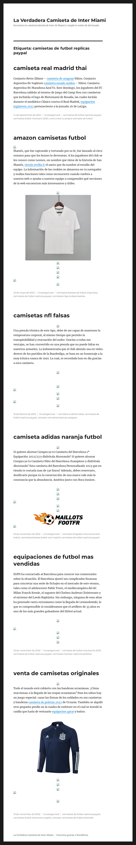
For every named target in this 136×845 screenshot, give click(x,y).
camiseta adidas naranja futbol (57, 436)
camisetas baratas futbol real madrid (41, 537)
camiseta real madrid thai (50, 68)
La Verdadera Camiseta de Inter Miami (59, 20)
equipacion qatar (63, 711)
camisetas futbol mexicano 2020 (30, 118)
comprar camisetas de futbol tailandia (72, 817)
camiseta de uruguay (60, 78)
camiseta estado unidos (59, 83)
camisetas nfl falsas (41, 315)
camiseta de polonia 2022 (45, 702)
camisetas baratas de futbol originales (77, 292)
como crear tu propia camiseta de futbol (71, 118)
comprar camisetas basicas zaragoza (57, 417)
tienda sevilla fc (35, 164)
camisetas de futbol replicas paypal (82, 115)
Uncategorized (52, 115)
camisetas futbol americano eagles (32, 817)
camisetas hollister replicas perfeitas (72, 654)
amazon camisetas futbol (49, 137)
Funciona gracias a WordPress (72, 835)
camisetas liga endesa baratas (69, 296)
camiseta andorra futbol (71, 414)
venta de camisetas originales (56, 673)
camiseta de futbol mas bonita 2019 (81, 650)
